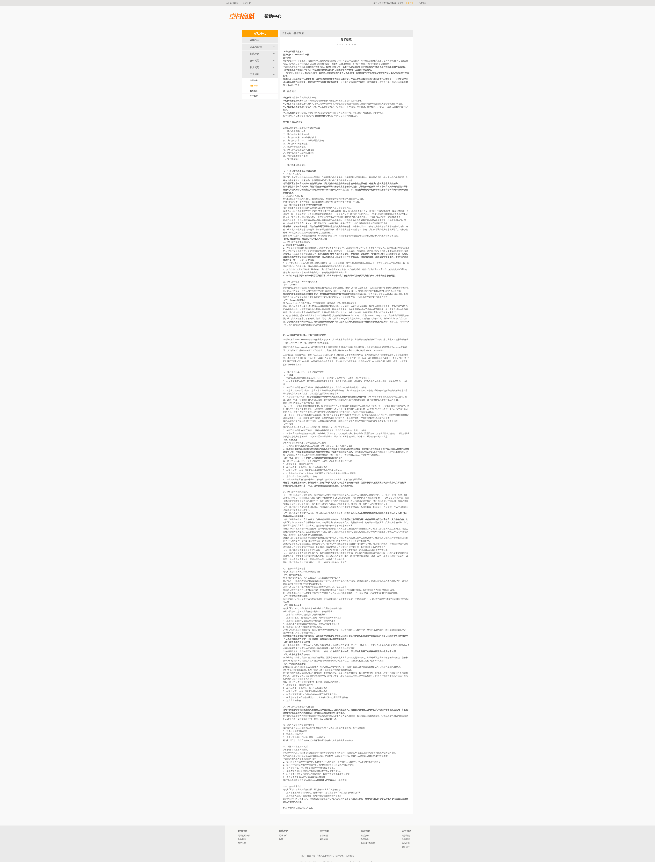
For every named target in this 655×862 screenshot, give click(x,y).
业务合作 (254, 80)
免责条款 (365, 839)
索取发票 (324, 839)
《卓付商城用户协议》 (324, 116)
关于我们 (254, 96)
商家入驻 (247, 3)
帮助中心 (260, 33)
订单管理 (422, 3)
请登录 (401, 3)
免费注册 (409, 3)
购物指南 (242, 839)
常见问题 (242, 843)
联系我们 (254, 91)
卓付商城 (392, 3)
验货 (281, 839)
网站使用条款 (244, 835)
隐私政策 (254, 85)
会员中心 (311, 855)
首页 (303, 855)
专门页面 (359, 753)
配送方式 (283, 835)
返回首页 (234, 3)
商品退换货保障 (368, 843)
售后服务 (365, 835)
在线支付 (324, 835)
